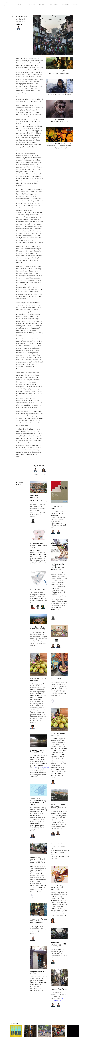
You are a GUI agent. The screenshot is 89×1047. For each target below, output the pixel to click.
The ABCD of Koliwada (55, 641)
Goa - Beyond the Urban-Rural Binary (37, 628)
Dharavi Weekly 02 (37, 589)
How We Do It (54, 5)
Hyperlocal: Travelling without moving (38, 751)
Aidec (34, 767)
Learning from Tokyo (59, 989)
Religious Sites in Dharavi (37, 972)
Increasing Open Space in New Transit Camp (38, 545)
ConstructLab (44, 767)
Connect (75, 5)
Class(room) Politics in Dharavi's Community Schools (38, 921)
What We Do (42, 5)
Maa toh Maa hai (57, 843)
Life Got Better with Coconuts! (38, 679)
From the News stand (57, 507)
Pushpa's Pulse (57, 679)
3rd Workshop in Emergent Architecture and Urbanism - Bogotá (58, 566)
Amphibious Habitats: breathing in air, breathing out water (38, 801)
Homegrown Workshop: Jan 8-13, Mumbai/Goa (58, 944)
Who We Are (65, 5)
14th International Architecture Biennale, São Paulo (58, 806)
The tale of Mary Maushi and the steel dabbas (57, 887)
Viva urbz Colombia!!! (35, 496)
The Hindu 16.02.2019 (57, 999)
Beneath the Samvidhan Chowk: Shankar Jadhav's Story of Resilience (38, 860)
